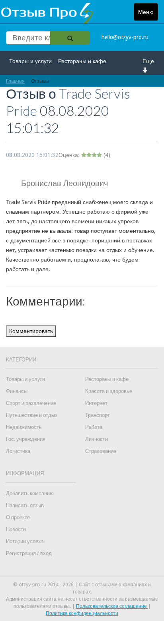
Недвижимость (24, 427)
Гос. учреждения (25, 439)
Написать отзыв (25, 505)
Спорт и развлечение (31, 403)
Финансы (16, 391)
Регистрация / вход (29, 553)
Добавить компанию (30, 493)
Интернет (96, 403)
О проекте (18, 517)
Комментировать (31, 331)
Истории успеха (25, 541)
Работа (93, 427)
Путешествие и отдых (32, 415)
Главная (15, 81)
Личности (96, 439)
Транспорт (97, 415)
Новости (16, 529)
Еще (148, 61)
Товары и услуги (30, 61)
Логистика (18, 451)
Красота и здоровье (108, 391)
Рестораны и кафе (82, 61)
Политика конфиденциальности (82, 613)
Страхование (100, 451)
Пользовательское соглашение (112, 606)
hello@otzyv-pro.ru (125, 37)
